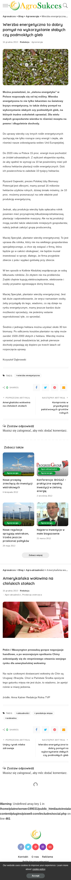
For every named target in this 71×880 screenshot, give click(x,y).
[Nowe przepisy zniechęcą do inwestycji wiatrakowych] (18, 464)
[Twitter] (45, 387)
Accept (35, 876)
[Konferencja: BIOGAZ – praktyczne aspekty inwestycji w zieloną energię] (52, 464)
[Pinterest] (54, 387)
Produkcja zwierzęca (32, 595)
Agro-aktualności (49, 469)
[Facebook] (36, 387)
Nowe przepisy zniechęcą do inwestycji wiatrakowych (17, 483)
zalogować (24, 430)
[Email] (63, 387)
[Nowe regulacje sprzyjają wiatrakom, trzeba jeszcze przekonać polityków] (18, 514)
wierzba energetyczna (28, 375)
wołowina (11, 718)
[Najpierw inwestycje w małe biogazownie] (52, 514)
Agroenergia (37, 42)
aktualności (23, 713)
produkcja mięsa (44, 713)
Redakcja (24, 42)
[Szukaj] (64, 5)
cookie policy (38, 869)
